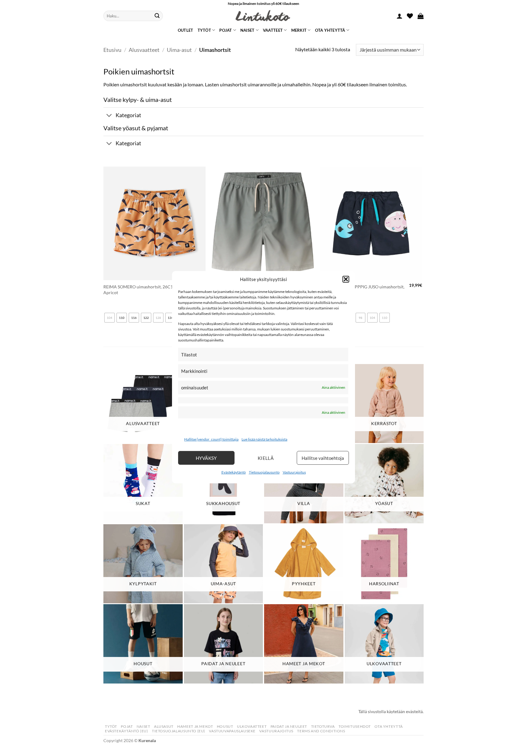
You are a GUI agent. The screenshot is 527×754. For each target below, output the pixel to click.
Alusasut (164, 726)
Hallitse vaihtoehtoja (323, 458)
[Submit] (157, 16)
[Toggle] (109, 115)
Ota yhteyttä (330, 30)
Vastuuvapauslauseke (232, 731)
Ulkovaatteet (252, 726)
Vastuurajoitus (294, 472)
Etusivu (112, 49)
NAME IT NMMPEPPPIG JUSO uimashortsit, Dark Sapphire (362, 289)
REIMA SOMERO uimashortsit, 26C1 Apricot (138, 289)
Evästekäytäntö (233, 472)
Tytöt (204, 30)
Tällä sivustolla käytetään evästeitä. (391, 711)
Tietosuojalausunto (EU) (178, 731)
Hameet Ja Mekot (195, 726)
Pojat (225, 30)
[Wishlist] (410, 16)
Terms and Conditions (321, 731)
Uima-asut (179, 49)
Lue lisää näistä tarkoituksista (264, 439)
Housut (225, 726)
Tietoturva (323, 726)
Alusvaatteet (144, 49)
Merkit (299, 30)
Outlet (185, 30)
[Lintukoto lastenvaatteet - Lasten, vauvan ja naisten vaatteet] (263, 15)
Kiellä (266, 458)
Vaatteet (273, 30)
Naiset (247, 30)
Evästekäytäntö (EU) (126, 731)
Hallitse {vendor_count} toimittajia (211, 439)
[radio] (109, 317)
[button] (346, 279)
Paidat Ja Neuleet (289, 726)
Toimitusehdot (355, 726)
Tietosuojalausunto (264, 472)
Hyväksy (206, 458)
